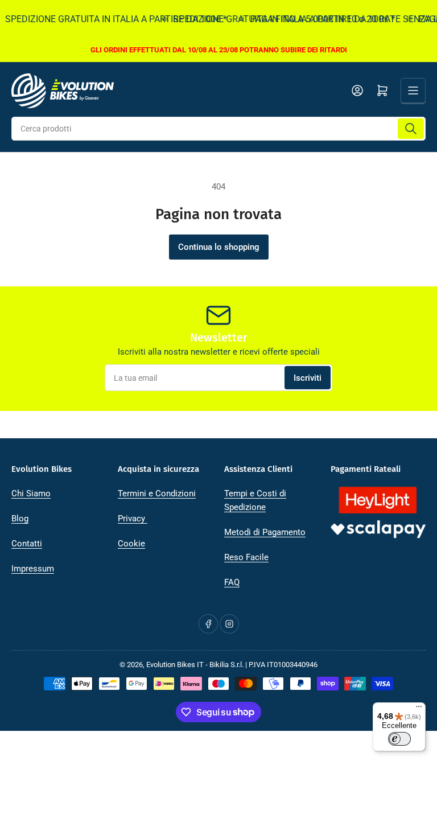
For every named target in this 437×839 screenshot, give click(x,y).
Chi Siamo (31, 493)
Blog (19, 518)
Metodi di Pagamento (265, 532)
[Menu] (419, 709)
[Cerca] (410, 128)
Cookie (131, 543)
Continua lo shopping (218, 247)
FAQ (232, 582)
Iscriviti (307, 378)
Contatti (26, 543)
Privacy (132, 518)
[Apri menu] (413, 90)
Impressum (32, 569)
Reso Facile (246, 557)
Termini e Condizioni (157, 493)
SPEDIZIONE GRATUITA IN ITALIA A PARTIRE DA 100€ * (279, 19)
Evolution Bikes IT (175, 664)
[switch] (399, 739)
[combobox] (218, 129)
